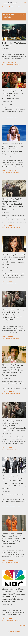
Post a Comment (12, 62)
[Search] (21, 3)
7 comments (10, 505)
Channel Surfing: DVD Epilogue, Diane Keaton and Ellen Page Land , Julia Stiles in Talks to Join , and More (12, 204)
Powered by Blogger (14, 631)
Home (3, 6)
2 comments (10, 225)
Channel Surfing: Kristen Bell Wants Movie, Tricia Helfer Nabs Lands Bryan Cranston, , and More (13, 148)
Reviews (11, 6)
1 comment (10, 281)
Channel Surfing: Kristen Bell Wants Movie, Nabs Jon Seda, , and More (13, 95)
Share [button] (3, 62)
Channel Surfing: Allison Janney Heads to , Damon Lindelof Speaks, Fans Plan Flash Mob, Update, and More (14, 259)
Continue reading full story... (11, 64)
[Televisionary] (9, 3)
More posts (22, 625)
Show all (22, 14)
